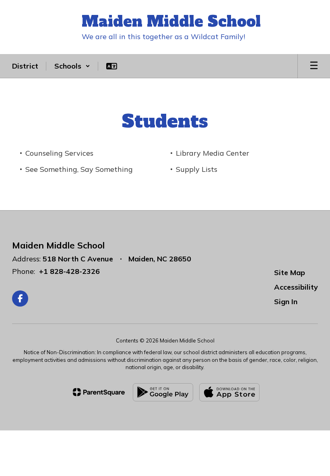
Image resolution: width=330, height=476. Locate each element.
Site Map (289, 272)
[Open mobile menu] (314, 66)
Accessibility (296, 287)
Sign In (285, 301)
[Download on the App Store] (229, 392)
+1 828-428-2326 (69, 271)
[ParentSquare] (99, 392)
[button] (72, 66)
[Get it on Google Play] (163, 392)
